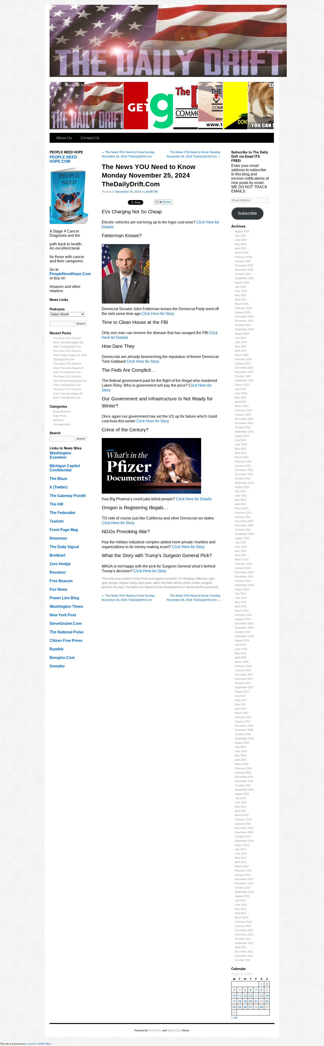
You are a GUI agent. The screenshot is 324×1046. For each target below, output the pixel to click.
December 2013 (244, 879)
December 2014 (244, 828)
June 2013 (241, 904)
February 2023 (243, 410)
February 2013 (243, 921)
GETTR (136, 105)
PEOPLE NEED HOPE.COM (63, 159)
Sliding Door (174, 1030)
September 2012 (244, 943)
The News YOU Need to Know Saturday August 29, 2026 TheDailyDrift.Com (68, 342)
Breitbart (57, 555)
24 (234, 1007)
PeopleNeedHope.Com (70, 274)
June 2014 (241, 853)
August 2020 (242, 538)
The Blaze (58, 479)
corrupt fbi (170, 578)
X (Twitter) (58, 487)
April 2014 (240, 862)
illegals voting (128, 583)
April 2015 (240, 810)
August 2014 (242, 845)
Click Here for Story (158, 314)
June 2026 (241, 239)
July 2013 (240, 900)
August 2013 (242, 896)
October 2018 (243, 631)
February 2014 (243, 870)
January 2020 (243, 568)
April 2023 (240, 401)
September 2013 (244, 891)
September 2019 (244, 585)
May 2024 (240, 346)
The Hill (56, 504)
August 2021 (242, 487)
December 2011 (244, 951)
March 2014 (242, 866)
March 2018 (242, 661)
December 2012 (244, 930)
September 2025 (244, 278)
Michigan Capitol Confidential (65, 468)
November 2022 (244, 423)
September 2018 (244, 636)
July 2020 (240, 542)
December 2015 (244, 776)
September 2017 (244, 687)
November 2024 (244, 320)
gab (211, 578)
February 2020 (243, 563)
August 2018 (242, 640)
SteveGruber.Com (66, 623)
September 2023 (244, 380)
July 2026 (240, 235)
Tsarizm (57, 521)
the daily (118, 587)
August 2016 (242, 742)
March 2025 (242, 303)
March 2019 (242, 610)
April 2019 (240, 606)
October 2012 (243, 938)
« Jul (234, 1017)
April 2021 (240, 504)
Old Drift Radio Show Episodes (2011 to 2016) (210, 105)
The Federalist (62, 513)
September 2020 (244, 533)
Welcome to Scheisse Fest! (261, 105)
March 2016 (242, 764)
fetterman (202, 578)
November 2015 (244, 781)
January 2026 (243, 261)
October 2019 (243, 580)
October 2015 (243, 785)
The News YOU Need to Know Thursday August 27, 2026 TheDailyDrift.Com (68, 368)
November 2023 (244, 372)
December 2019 (244, 572)
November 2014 (244, 832)
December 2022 (244, 418)
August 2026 (242, 231)
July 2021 (240, 491)
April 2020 (240, 555)
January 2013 (243, 926)
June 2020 (241, 546)
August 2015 (242, 793)
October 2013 (243, 887)
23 (266, 1001)
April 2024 (240, 350)
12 (245, 995)
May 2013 (240, 908)
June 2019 (241, 597)
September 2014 (244, 840)
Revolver (58, 572)
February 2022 (243, 461)
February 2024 (243, 359)
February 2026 (243, 256)
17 (234, 1001)
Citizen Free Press (66, 641)
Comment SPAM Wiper (39, 1043)
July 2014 (240, 849)
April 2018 (240, 657)
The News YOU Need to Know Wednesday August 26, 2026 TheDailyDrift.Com (70, 380)
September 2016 (244, 738)
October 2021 (243, 478)
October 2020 (243, 529)
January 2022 (243, 465)
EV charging (186, 578)
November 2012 (244, 934)
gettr (104, 583)
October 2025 (243, 274)
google (113, 583)
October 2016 (243, 734)
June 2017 (241, 700)
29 (261, 1007)
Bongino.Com (62, 658)
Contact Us (90, 137)
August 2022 (242, 435)
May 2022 (240, 448)
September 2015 (244, 789)
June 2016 (241, 751)
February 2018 (243, 666)
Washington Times (66, 606)
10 (234, 995)
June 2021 (241, 495)
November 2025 (244, 269)
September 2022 (244, 431)
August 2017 (242, 691)
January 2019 (243, 619)
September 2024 (244, 329)
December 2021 (244, 470)
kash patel (145, 583)
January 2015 (243, 823)
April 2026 (240, 248)
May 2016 (240, 755)
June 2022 (241, 444)
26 (245, 1007)
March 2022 (242, 457)
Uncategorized (61, 424)
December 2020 (244, 521)
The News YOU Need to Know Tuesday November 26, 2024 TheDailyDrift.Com (193, 154)
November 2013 (244, 883)
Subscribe (247, 213)
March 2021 (242, 508)
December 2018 (244, 623)
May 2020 (240, 551)
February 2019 (243, 614)
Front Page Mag (64, 530)
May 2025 (240, 295)
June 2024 (241, 342)
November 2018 (244, 627)
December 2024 (244, 316)
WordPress (155, 1030)
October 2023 (243, 376)
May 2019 (240, 602)
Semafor (57, 666)
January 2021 (243, 516)
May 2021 (240, 499)
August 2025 (242, 282)
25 (239, 1007)
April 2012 (240, 947)
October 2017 (243, 683)
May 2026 (240, 244)
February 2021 (243, 512)
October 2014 (243, 836)
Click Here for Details (194, 499)
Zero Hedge (60, 564)
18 (239, 1001)
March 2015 (242, 815)
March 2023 (242, 406)
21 (256, 1001)
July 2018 (240, 644)
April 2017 (240, 708)
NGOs (178, 583)
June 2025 (241, 291)
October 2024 (243, 325)
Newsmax (58, 538)
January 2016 (243, 772)
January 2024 (243, 363)
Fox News (58, 589)
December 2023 (244, 367)
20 (250, 1001)
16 (266, 995)
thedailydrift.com (174, 587)
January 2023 (243, 414)
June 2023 (241, 393)
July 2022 (240, 440)
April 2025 (240, 299)
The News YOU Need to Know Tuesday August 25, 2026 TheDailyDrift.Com (68, 393)
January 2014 (243, 874)
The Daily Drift (87, 105)
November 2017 (244, 678)
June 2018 (241, 649)
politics (195, 583)
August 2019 (242, 589)
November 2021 (244, 474)
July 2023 (240, 389)
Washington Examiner (60, 455)
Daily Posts (59, 415)
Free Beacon (61, 581)
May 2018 (240, 653)
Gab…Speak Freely (160, 105)
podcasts (58, 420)
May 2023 (240, 397)
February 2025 (243, 308)
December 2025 (244, 265)
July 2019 (240, 593)
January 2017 (243, 721)
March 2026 (242, 252)
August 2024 (242, 333)
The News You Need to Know (144, 587)
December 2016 (244, 725)
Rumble (57, 649)
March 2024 (242, 354)
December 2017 (244, 674)
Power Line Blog (64, 598)
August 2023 (242, 384)
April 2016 (240, 759)
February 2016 (243, 768)
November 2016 (244, 730)
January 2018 (243, 670)
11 (239, 995)
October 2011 (242, 960)
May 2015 (240, 806)
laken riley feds (162, 583)
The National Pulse (66, 632)
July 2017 (240, 695)
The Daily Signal (64, 547)
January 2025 (243, 312)
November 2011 (244, 955)
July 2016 (240, 747)
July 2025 (240, 286)
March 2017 (242, 712)
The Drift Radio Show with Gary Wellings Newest (185, 105)
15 (261, 995)
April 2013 (240, 913)
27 (250, 1007)
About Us (64, 137)
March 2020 (242, 559)
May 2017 (240, 704)
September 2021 (244, 482)
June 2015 (241, 802)
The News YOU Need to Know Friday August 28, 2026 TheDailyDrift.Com (70, 355)
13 (250, 995)
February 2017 (243, 717)
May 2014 (240, 857)
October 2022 (243, 427)
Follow (166, 202)
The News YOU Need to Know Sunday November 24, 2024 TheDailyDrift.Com (128, 154)
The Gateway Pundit (68, 496)
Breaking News (62, 411)
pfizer (186, 583)
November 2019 (244, 576)
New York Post (63, 615)
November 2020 (244, 525)
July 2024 (240, 337)
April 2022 (240, 452)
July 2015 (240, 798)
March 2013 (242, 917)
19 (245, 1001)
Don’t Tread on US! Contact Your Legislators (235, 105)
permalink (211, 587)
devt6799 (152, 191)
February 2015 (243, 819)
